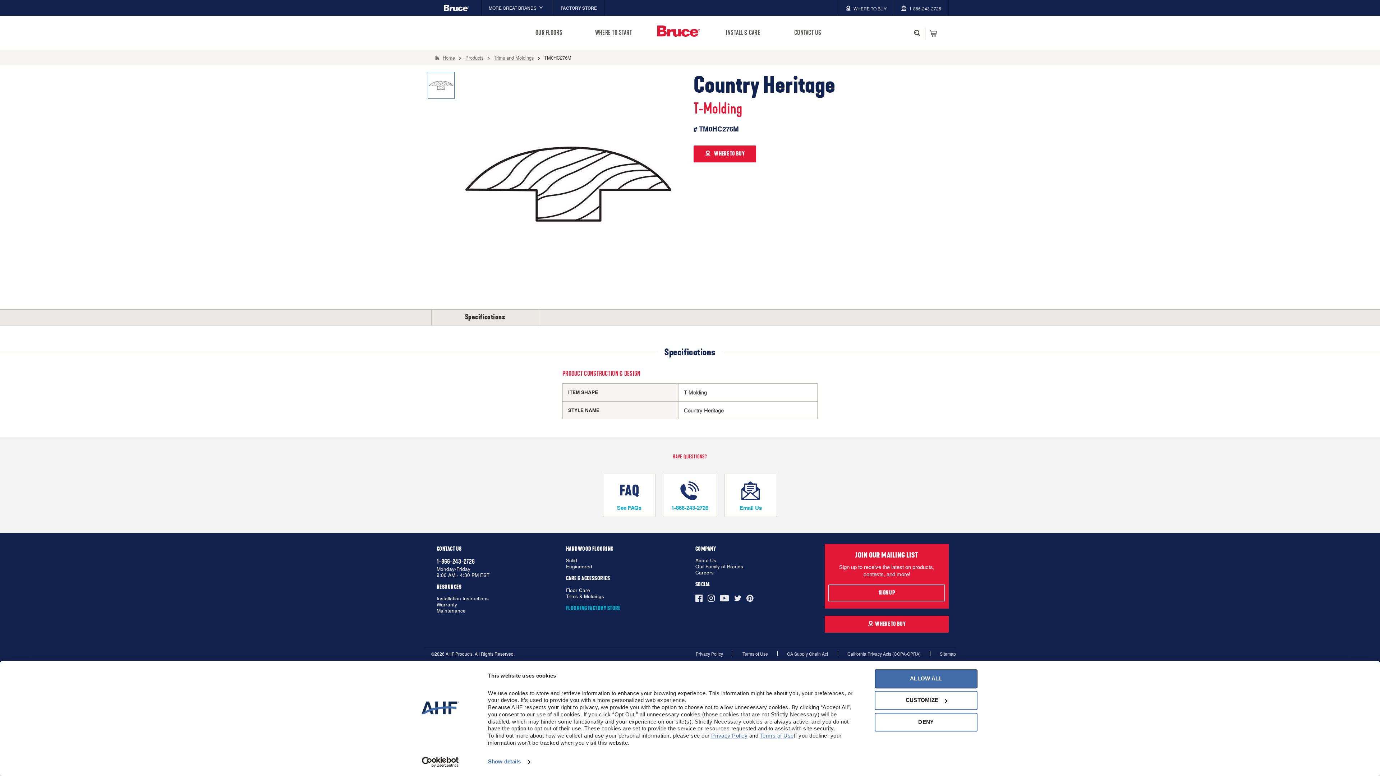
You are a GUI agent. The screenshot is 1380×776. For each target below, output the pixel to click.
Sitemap (948, 653)
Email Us (751, 508)
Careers (704, 573)
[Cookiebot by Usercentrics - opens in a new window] (440, 762)
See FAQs (629, 508)
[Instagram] (711, 598)
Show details (504, 762)
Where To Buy (890, 624)
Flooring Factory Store (593, 608)
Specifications (485, 317)
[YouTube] (724, 598)
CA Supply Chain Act (807, 653)
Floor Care (578, 590)
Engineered (579, 567)
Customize (922, 700)
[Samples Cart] (933, 33)
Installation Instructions (463, 599)
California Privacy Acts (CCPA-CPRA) (884, 653)
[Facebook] (700, 598)
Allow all (926, 678)
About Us (705, 561)
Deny (926, 722)
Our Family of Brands (719, 567)
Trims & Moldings (585, 596)
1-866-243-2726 (689, 508)
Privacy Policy (709, 653)
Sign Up (887, 592)
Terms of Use (755, 653)
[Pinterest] (750, 598)
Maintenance (451, 611)
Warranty (447, 605)
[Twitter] (738, 598)
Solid (571, 561)
